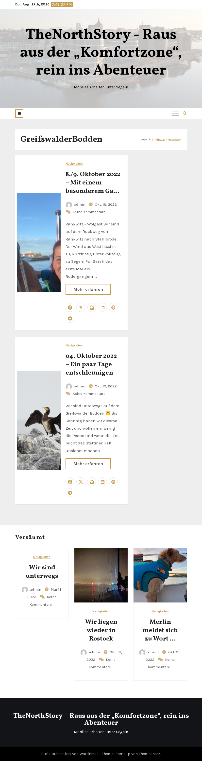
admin (79, 204)
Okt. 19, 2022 (106, 204)
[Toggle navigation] (175, 114)
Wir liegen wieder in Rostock (101, 630)
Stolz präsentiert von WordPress (70, 753)
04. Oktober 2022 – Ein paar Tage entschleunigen (91, 364)
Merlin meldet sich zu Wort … (160, 630)
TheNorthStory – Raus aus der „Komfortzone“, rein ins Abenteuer (101, 719)
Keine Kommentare (89, 212)
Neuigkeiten (74, 163)
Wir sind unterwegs (42, 572)
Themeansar (149, 753)
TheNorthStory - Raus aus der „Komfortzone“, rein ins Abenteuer (101, 53)
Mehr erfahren (88, 289)
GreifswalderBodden (167, 140)
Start (143, 140)
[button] (19, 113)
